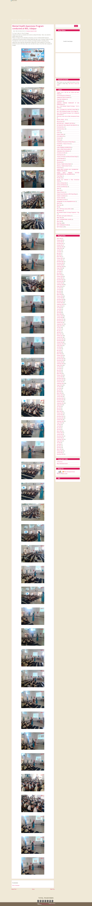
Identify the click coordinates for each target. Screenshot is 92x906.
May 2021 (59, 253)
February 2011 (60, 450)
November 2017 (60, 320)
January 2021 (59, 260)
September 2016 (60, 343)
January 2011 (59, 452)
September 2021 (60, 246)
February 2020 (60, 276)
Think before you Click (61, 199)
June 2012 (59, 426)
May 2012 (59, 427)
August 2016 (59, 345)
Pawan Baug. (60, 176)
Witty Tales (14, 19)
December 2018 (60, 299)
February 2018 (60, 315)
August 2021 (59, 248)
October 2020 (59, 264)
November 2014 (60, 380)
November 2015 (60, 360)
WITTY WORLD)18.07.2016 (63, 224)
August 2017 (59, 325)
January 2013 (59, 414)
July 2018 (59, 307)
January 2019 (59, 297)
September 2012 (60, 421)
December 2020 (60, 261)
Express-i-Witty (27, 19)
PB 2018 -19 (59, 177)
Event (58, 130)
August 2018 (59, 306)
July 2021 (59, 250)
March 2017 (59, 334)
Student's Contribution (61, 195)
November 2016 (60, 340)
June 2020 (59, 271)
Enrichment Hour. (60, 127)
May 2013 (59, 408)
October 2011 (59, 437)
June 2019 (59, 289)
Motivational (59, 162)
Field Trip (59, 140)
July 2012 (59, 424)
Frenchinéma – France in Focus (63, 143)
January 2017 (59, 337)
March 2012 (59, 431)
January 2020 (59, 278)
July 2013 (59, 406)
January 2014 (59, 396)
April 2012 (59, 429)
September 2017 (60, 324)
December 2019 (60, 279)
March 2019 (59, 294)
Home (33, 889)
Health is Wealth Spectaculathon (64, 149)
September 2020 (60, 266)
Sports (58, 188)
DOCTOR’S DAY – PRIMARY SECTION (65, 123)
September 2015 (60, 363)
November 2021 (60, 243)
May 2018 (59, 311)
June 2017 (59, 329)
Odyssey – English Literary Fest (64, 165)
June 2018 (59, 309)
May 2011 (59, 445)
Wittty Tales (59, 217)
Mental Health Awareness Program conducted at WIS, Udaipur (28, 27)
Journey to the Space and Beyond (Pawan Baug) (67, 156)
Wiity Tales (59, 205)
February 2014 (60, 394)
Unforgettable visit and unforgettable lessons (66, 201)
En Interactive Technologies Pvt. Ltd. (48, 904)
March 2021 (59, 256)
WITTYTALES (60, 226)
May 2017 (59, 330)
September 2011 (60, 439)
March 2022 (59, 238)
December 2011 (60, 436)
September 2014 (60, 383)
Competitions (60, 101)
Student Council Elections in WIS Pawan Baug (67, 194)
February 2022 (60, 240)
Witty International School (62, 463)
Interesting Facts (60, 154)
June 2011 (59, 444)
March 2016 (59, 353)
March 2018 (59, 314)
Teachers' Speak (60, 197)
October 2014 (59, 381)
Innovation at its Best (61, 152)
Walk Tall (59, 203)
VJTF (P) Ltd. (60, 461)
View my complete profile (62, 473)
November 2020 (60, 263)
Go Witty (20, 19)
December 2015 (60, 358)
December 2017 (60, 319)
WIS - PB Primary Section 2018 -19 (64, 208)
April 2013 (59, 409)
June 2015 (59, 368)
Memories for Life (60, 160)
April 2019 (59, 292)
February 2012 (60, 432)
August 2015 (59, 365)
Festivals (59, 138)
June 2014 (59, 388)
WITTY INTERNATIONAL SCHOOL (64, 219)
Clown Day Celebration (62, 99)
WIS (58, 206)
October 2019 (59, 283)
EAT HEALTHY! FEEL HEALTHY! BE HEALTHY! (67, 125)
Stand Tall (59, 190)
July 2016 (59, 347)
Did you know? (60, 121)
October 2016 (59, 342)
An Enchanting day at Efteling (63, 95)
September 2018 (60, 304)
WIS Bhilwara (60, 210)
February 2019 (60, 296)
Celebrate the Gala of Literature (63, 97)
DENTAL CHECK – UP (62, 119)
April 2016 (59, 352)
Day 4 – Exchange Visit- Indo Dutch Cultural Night (67, 109)
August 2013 (59, 404)
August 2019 (59, 286)
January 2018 (59, 317)
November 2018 (60, 301)
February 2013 (60, 413)
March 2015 (59, 373)
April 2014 (59, 391)
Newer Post (14, 889)
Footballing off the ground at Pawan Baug (65, 141)
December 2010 (60, 454)
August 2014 (59, 385)
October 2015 (59, 362)
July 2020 (59, 269)
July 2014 (59, 386)
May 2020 (59, 273)
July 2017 (59, 327)
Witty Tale (59, 221)
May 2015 (59, 370)
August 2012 (59, 422)
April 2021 (59, 255)
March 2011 (59, 449)
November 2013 (60, 399)
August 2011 (59, 441)
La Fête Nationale (60, 158)
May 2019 (59, 291)
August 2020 (59, 268)
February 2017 (60, 335)
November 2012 (60, 418)
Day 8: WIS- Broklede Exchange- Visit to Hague (67, 111)
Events (58, 132)
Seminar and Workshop (62, 184)
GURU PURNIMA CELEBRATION (64, 147)
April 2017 (59, 332)
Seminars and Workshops (62, 186)
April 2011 (59, 447)
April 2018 (59, 312)
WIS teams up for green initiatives (64, 215)
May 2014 (59, 390)
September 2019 (60, 284)
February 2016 (60, 355)
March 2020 (59, 274)
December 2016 (60, 339)
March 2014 (59, 393)
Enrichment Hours (61, 128)
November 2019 (60, 281)
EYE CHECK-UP (60, 136)
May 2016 (59, 350)
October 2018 (59, 302)
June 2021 (59, 251)
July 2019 (59, 287)
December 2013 (60, 398)
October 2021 (59, 245)
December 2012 (60, 416)
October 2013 (59, 401)
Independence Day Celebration (63, 151)
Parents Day (59, 167)
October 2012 (59, 419)
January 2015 (59, 376)
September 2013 (60, 403)
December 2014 (60, 378)
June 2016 (59, 348)
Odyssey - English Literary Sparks (64, 163)
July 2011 (59, 442)
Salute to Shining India (62, 183)
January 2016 (59, 357)
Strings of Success (61, 192)
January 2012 (59, 434)
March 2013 (59, 411)
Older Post (52, 889)
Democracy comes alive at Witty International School (68, 116)
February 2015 (60, 375)
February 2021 (60, 258)
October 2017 (59, 322)
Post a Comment (15, 885)
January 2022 (59, 241)
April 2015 (59, 371)
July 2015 (59, 366)
